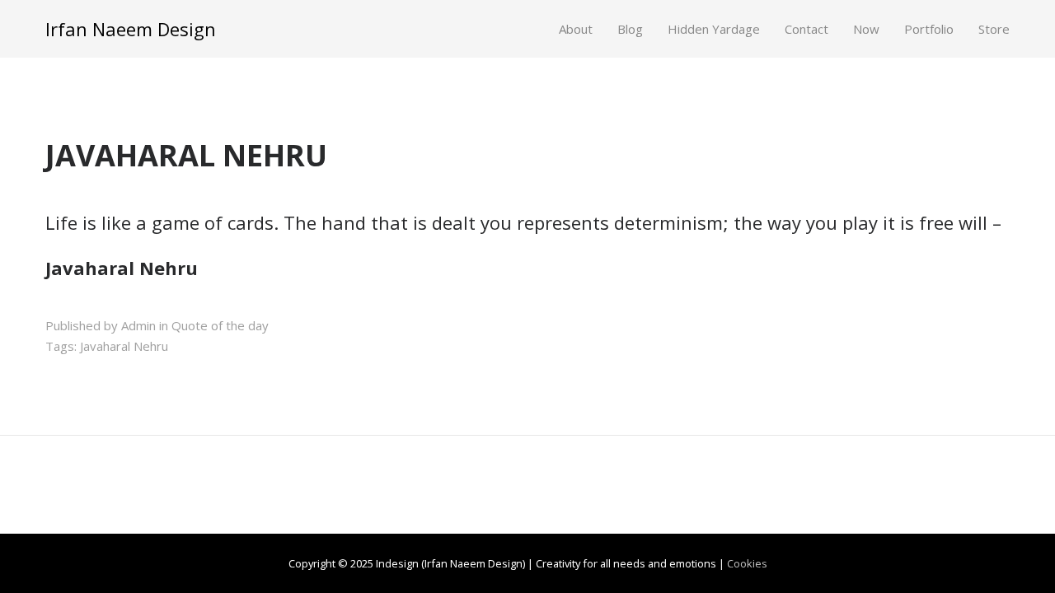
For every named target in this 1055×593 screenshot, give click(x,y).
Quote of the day (220, 325)
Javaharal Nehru (124, 346)
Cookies (747, 563)
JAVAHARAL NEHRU (186, 155)
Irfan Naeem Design (130, 29)
